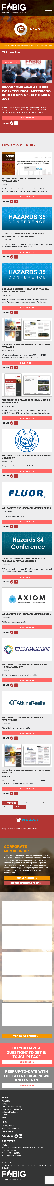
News (4, 1104)
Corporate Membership (11, 1106)
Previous (11, 803)
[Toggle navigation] (48, 8)
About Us (6, 1101)
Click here (25, 1062)
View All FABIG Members (25, 1036)
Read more (25, 117)
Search (5, 1117)
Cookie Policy (7, 1131)
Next (18, 807)
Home (11, 52)
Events (5, 1115)
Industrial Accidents (10, 1112)
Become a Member (25, 878)
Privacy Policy (8, 1126)
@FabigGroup (30, 820)
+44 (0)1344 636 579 (11, 1150)
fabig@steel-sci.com (12, 1156)
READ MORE (25, 197)
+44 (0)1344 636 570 (11, 1153)
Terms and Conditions (11, 1128)
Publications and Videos (12, 1109)
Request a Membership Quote (25, 883)
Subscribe (25, 1085)
